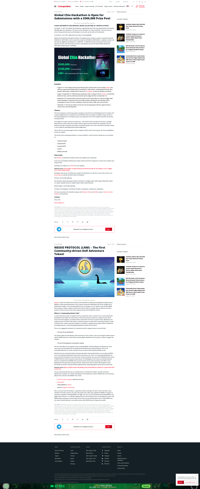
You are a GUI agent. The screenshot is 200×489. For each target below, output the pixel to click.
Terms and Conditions (123, 463)
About (110, 1)
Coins (71, 450)
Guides (82, 6)
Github (89, 192)
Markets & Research (119, 6)
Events (72, 458)
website (108, 87)
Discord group (58, 175)
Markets (57, 453)
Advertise (125, 1)
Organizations (74, 453)
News (77, 6)
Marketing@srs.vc (59, 203)
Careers (119, 456)
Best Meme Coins (90, 461)
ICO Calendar (99, 6)
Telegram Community (68, 387)
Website (84, 192)
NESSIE (56, 302)
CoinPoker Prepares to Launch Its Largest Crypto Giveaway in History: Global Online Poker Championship (135, 36)
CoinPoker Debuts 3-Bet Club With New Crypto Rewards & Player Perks (135, 26)
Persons (72, 456)
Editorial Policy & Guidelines (121, 459)
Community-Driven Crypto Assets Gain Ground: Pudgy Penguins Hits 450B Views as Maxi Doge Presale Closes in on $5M (135, 58)
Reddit (96, 192)
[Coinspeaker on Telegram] (139, 1)
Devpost (104, 94)
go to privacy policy (190, 482)
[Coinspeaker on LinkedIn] (142, 1)
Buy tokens (60, 382)
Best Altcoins (89, 453)
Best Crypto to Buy (91, 450)
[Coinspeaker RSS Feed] (145, 1)
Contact (118, 1)
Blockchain (58, 458)
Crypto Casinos (108, 6)
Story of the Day (59, 450)
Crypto (56, 456)
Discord (110, 192)
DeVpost (56, 194)
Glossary (72, 464)
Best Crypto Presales (91, 456)
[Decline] (196, 475)
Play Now (146, 486)
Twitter (72, 165)
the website (89, 91)
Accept (180, 482)
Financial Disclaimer (122, 465)
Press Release (121, 12)
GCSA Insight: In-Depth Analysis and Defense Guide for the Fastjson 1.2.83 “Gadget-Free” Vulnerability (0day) (83, 169)
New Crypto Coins (91, 458)
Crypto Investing (89, 6)
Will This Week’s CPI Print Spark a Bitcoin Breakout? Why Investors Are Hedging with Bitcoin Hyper (135, 47)
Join (109, 229)
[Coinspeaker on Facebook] (133, 1)
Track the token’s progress (64, 379)
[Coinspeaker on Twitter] (136, 1)
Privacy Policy (121, 468)
